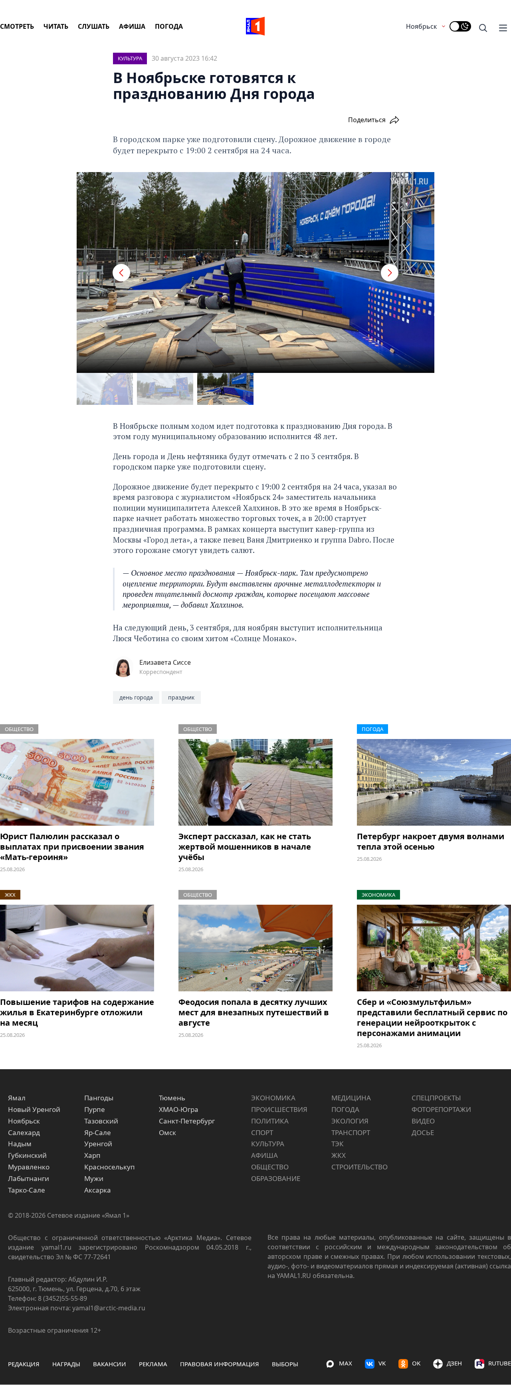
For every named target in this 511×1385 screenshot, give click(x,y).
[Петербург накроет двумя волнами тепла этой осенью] (434, 782)
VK (382, 1363)
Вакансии (109, 1364)
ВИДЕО (423, 1120)
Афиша (132, 26)
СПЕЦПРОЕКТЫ (436, 1097)
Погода (169, 26)
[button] (121, 272)
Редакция (24, 1364)
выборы (285, 1364)
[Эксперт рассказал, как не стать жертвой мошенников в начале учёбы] (255, 782)
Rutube (499, 1363)
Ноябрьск (421, 26)
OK (416, 1363)
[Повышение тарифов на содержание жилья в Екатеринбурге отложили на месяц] (77, 948)
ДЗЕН (454, 1363)
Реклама (153, 1364)
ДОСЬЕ (423, 1132)
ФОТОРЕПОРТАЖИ (441, 1109)
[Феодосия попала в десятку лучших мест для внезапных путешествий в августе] (255, 948)
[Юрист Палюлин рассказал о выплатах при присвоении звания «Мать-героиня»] (77, 782)
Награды (66, 1364)
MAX (345, 1363)
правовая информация (219, 1364)
